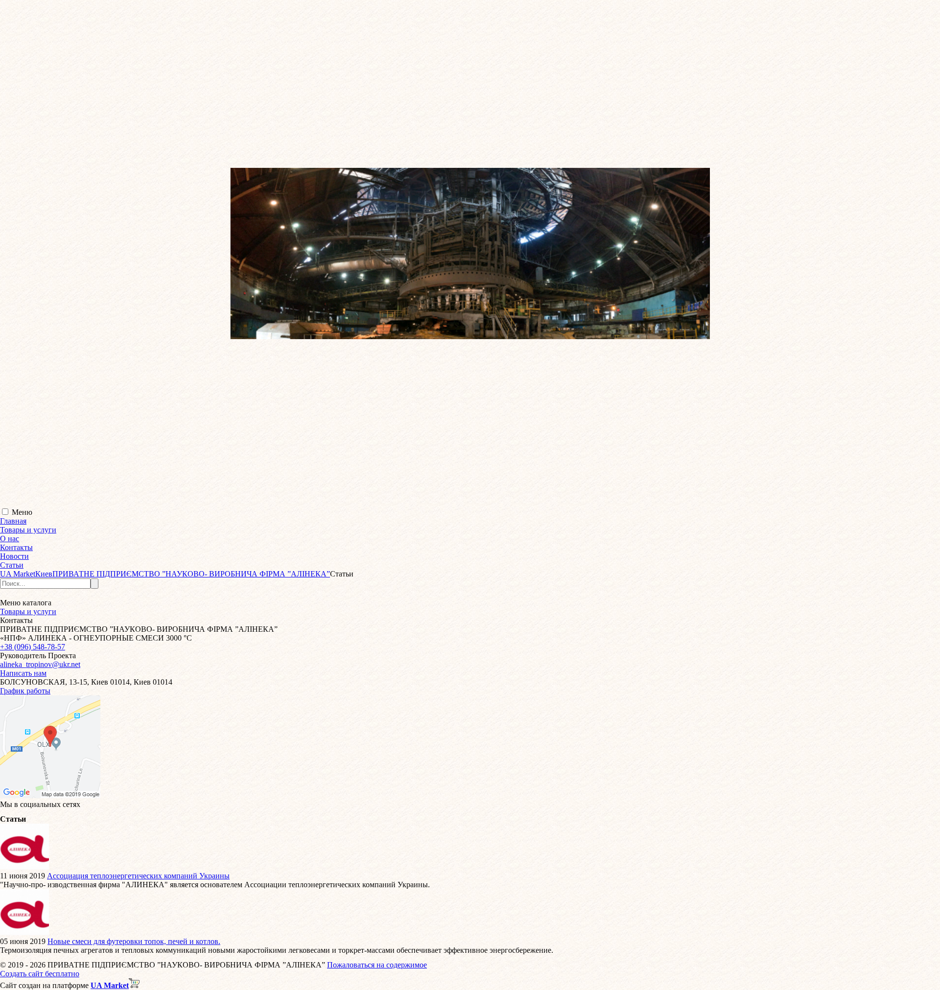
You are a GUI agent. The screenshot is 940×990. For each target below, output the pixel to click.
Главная (13, 521)
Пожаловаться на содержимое (377, 965)
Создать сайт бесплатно (39, 973)
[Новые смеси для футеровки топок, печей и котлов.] (24, 932)
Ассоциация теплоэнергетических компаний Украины (138, 876)
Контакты (16, 547)
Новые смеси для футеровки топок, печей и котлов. (133, 941)
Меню (22, 512)
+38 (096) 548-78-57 (32, 647)
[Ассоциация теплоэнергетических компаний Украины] (24, 867)
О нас (9, 538)
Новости (14, 556)
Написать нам (23, 673)
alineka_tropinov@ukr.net (40, 664)
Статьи (12, 565)
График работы (25, 691)
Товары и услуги (28, 530)
